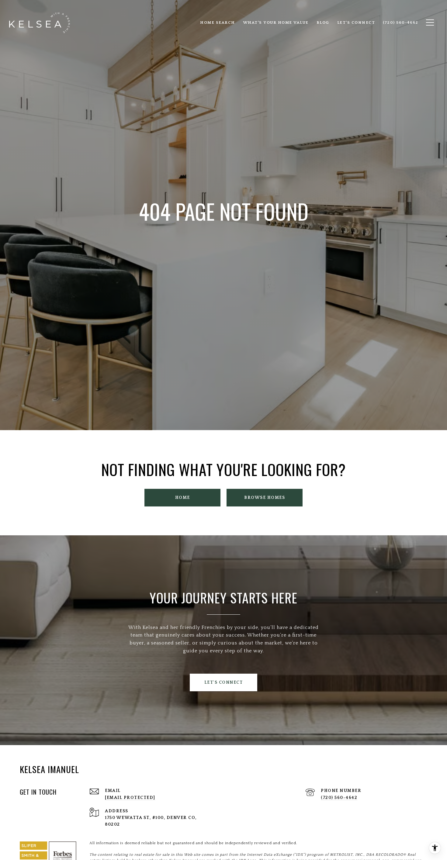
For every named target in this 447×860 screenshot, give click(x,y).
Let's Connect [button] (223, 682)
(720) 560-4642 (339, 797)
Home (182, 497)
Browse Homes (264, 497)
